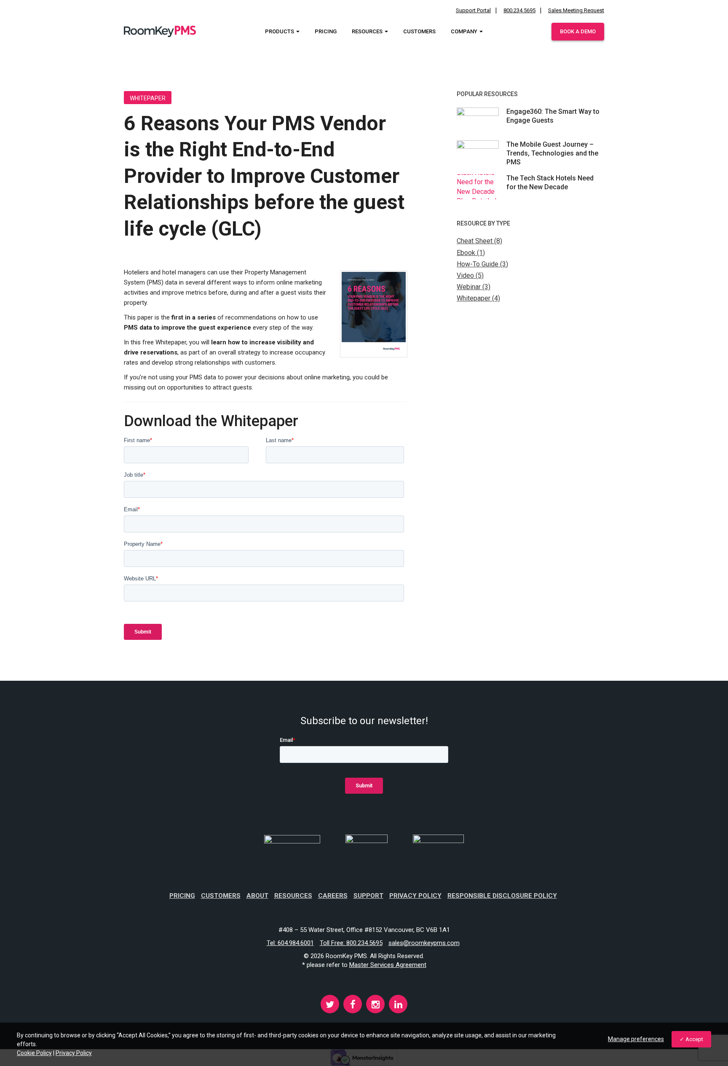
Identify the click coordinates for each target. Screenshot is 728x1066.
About (257, 896)
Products (280, 31)
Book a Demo (578, 31)
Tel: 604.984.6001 (290, 943)
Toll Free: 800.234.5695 (351, 943)
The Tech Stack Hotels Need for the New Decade (550, 182)
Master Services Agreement (387, 965)
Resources (368, 31)
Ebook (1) (471, 253)
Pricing (326, 31)
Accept (694, 1039)
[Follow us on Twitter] (330, 1006)
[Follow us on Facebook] (352, 1006)
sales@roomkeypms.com (424, 943)
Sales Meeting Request (576, 10)
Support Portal (473, 10)
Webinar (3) (473, 287)
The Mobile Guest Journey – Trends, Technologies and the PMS (552, 153)
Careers (333, 896)
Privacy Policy (415, 896)
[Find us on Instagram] (375, 1006)
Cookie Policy (34, 1053)
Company (465, 31)
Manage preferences (636, 1039)
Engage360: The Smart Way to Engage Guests (553, 115)
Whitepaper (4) (478, 298)
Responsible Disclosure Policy (502, 896)
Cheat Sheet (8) (479, 241)
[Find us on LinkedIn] (398, 1006)
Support (368, 896)
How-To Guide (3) (482, 264)
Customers (419, 31)
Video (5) (470, 275)
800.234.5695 (519, 10)
